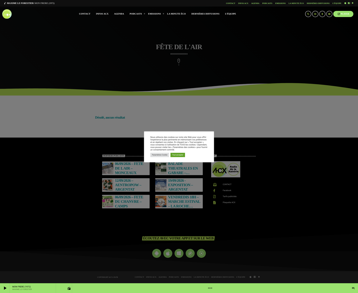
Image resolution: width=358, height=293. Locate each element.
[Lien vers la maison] (7, 14)
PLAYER (343, 14)
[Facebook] (349, 3)
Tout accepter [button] (177, 155)
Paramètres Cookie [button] (159, 155)
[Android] (352, 3)
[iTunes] (345, 3)
